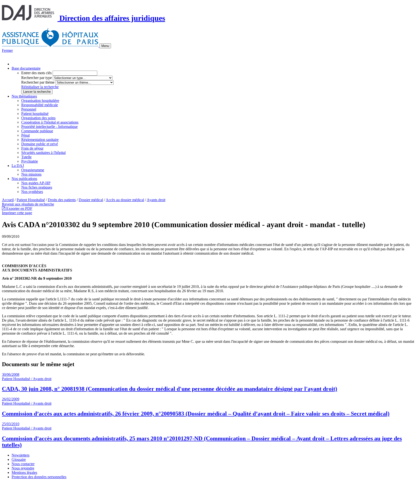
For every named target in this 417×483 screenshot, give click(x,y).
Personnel (28, 109)
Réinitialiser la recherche (40, 87)
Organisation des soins (38, 118)
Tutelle (26, 157)
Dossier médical (91, 200)
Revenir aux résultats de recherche (28, 204)
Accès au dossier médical (125, 200)
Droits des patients (62, 200)
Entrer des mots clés (36, 73)
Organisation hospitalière (40, 101)
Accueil (8, 200)
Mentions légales (24, 472)
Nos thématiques (24, 96)
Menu (105, 46)
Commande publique (37, 131)
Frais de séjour (32, 148)
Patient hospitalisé (35, 114)
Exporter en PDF (18, 208)
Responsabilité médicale (39, 105)
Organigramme (32, 170)
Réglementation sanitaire (40, 140)
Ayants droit (156, 200)
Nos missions (31, 174)
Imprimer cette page (17, 213)
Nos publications (24, 179)
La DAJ (18, 166)
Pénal (25, 135)
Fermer (7, 50)
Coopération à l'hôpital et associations (49, 122)
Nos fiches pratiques (36, 187)
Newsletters (20, 455)
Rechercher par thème (38, 82)
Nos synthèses (32, 192)
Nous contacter (23, 464)
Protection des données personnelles (39, 477)
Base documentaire (26, 68)
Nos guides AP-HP (35, 183)
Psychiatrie (29, 161)
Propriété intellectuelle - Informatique (49, 127)
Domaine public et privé (39, 144)
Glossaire (19, 459)
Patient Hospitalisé (31, 200)
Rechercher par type (36, 78)
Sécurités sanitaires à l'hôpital (43, 153)
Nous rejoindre (23, 468)
